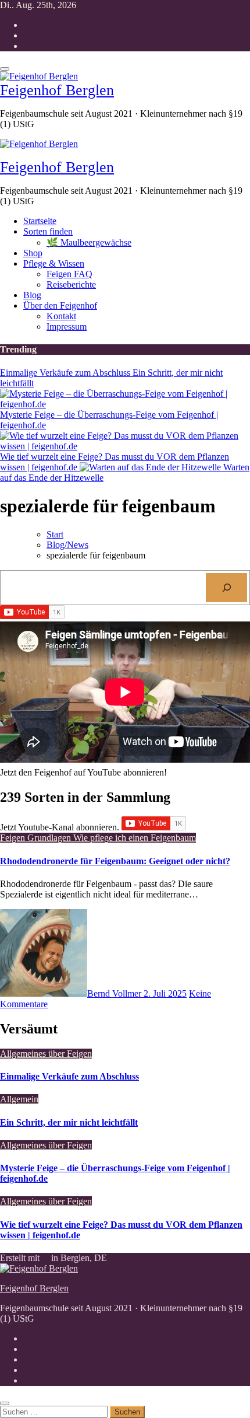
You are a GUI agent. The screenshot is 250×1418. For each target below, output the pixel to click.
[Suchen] (226, 587)
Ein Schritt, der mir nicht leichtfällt (69, 1122)
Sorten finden (48, 231)
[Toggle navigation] (4, 69)
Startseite (39, 221)
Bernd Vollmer (115, 993)
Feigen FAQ (69, 274)
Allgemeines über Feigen (46, 1054)
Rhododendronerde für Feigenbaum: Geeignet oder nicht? (115, 861)
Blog (32, 295)
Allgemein (19, 1099)
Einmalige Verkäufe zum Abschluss (69, 1076)
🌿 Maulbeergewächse (89, 242)
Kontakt (61, 316)
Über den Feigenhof (60, 305)
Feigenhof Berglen (57, 90)
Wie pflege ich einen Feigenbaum (134, 838)
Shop (32, 253)
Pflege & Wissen (53, 263)
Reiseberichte (71, 284)
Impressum (67, 326)
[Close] (4, 1403)
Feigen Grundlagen (36, 838)
